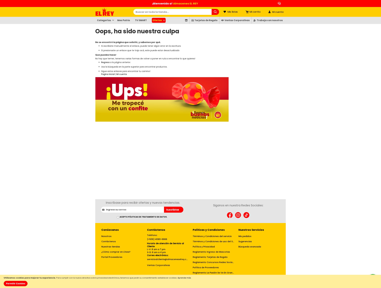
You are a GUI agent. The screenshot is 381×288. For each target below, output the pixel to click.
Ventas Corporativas (158, 265)
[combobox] (172, 12)
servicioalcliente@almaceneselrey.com (167, 259)
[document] (191, 281)
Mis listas (232, 12)
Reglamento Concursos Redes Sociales (213, 262)
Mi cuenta (278, 12)
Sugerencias (245, 241)
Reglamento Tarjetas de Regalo (210, 257)
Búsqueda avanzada (249, 246)
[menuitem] (104, 20)
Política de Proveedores (206, 267)
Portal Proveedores (111, 257)
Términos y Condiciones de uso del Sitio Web (213, 241)
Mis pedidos (244, 236)
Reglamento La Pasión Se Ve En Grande (213, 272)
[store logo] (114, 12)
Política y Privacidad (204, 246)
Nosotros (106, 236)
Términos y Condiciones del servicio (212, 236)
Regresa (105, 62)
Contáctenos (108, 241)
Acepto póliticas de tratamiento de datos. (143, 217)
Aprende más (184, 277)
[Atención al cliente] (278, 3)
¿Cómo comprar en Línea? (115, 251)
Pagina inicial (108, 74)
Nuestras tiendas (110, 246)
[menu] (190, 20)
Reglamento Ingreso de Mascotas (211, 251)
